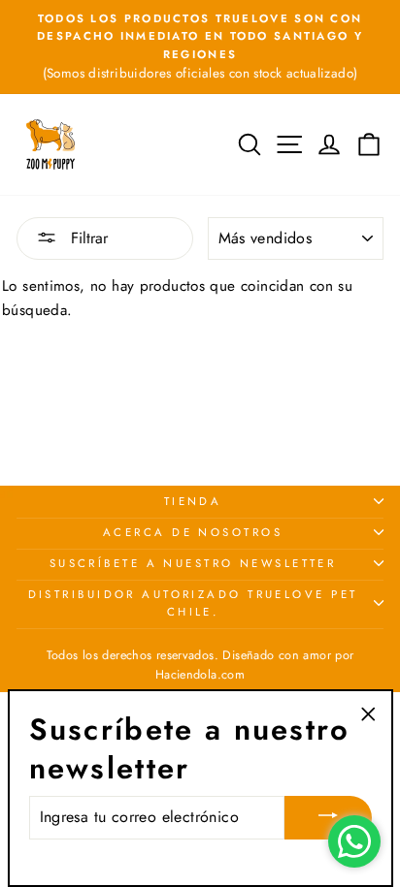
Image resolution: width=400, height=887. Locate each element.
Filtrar (87, 238)
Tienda (193, 501)
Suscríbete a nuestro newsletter (193, 563)
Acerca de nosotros (193, 532)
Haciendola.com (200, 674)
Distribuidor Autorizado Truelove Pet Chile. (193, 602)
